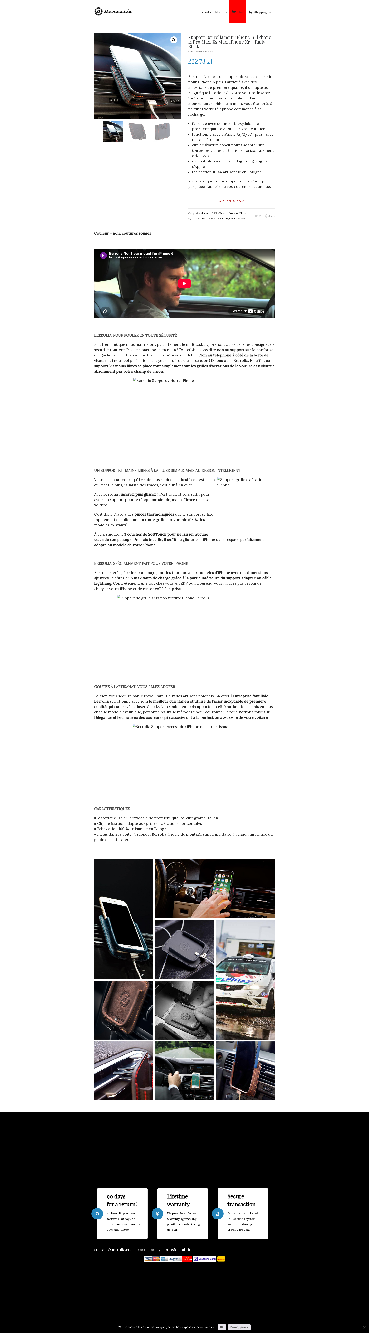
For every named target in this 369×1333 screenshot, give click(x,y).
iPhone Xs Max (237, 218)
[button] (173, 39)
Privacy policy (239, 1327)
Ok (222, 1327)
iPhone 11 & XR (209, 213)
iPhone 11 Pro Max (228, 213)
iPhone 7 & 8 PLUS (218, 218)
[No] (364, 1327)
